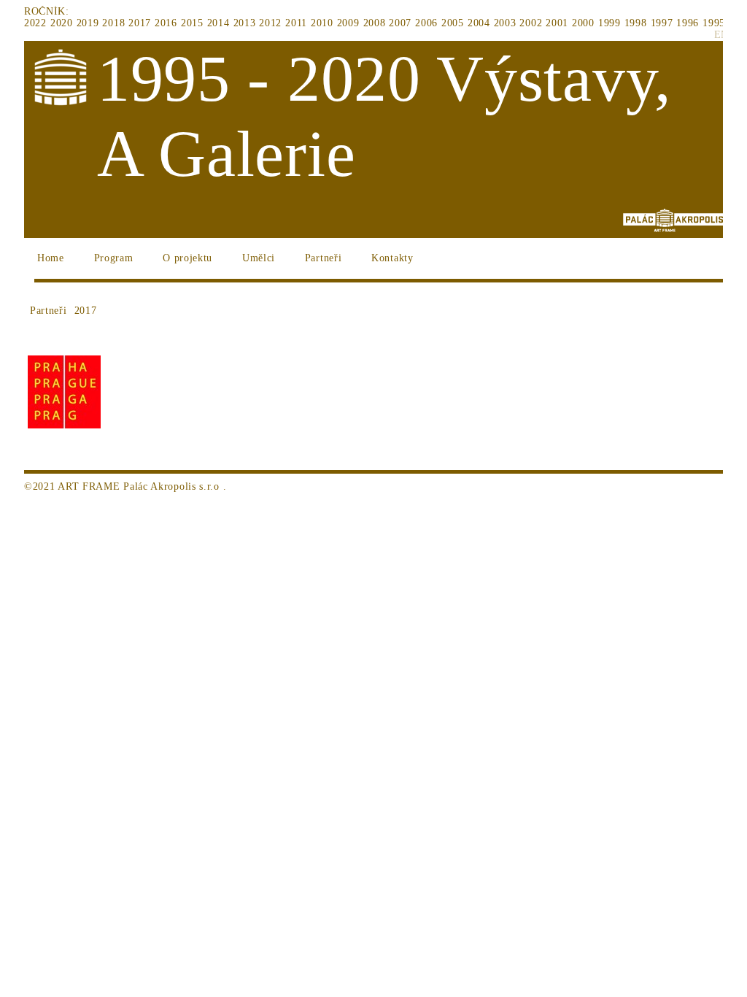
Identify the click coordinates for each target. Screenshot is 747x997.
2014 (218, 23)
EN (721, 34)
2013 (244, 23)
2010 (322, 23)
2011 (296, 23)
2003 (505, 23)
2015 (192, 23)
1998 (635, 23)
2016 (166, 23)
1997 (662, 23)
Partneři (323, 258)
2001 (557, 23)
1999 (609, 23)
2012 (270, 23)
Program (113, 258)
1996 (687, 23)
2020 (61, 23)
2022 (35, 23)
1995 (714, 23)
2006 (426, 23)
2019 (88, 23)
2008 (374, 23)
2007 (400, 23)
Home (50, 258)
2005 (452, 23)
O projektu (187, 258)
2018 (113, 23)
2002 (530, 23)
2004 (479, 23)
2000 (583, 23)
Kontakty (392, 258)
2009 (348, 23)
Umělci (258, 258)
